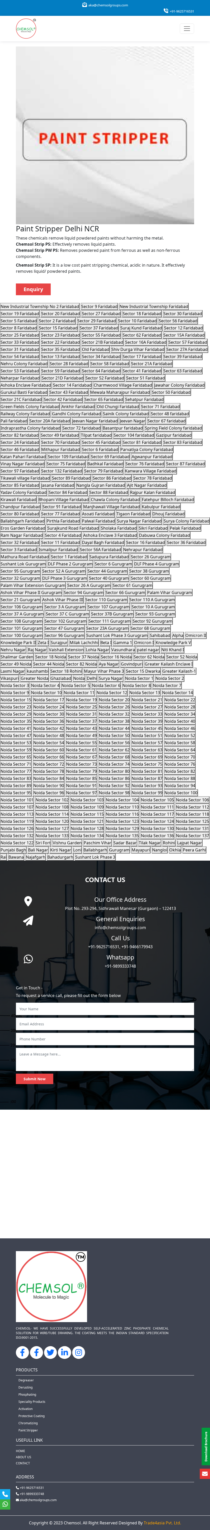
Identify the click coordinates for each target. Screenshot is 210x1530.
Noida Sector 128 (87, 828)
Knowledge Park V (173, 642)
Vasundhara (123, 650)
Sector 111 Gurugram (110, 621)
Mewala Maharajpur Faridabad (120, 392)
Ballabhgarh (95, 850)
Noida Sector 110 (122, 807)
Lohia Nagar (97, 650)
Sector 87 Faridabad (185, 464)
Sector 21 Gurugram (20, 599)
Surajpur (59, 642)
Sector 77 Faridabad (60, 514)
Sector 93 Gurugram (155, 614)
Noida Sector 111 (157, 807)
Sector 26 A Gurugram (89, 585)
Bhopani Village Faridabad (63, 499)
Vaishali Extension (66, 650)
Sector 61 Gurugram (132, 585)
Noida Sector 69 (147, 757)
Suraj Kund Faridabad (141, 328)
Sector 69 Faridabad (110, 456)
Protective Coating (31, 1416)
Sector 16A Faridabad (145, 342)
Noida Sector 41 (16, 728)
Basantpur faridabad (123, 428)
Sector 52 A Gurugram (64, 571)
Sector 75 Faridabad (66, 464)
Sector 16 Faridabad (145, 542)
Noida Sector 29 (16, 714)
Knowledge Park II (18, 642)
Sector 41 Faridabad (142, 371)
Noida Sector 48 (48, 735)
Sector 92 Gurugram (152, 621)
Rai (3, 857)
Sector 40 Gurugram (109, 578)
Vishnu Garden (67, 843)
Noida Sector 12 (112, 692)
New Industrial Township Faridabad (154, 306)
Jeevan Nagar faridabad (95, 421)
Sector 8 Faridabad (19, 328)
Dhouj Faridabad (168, 514)
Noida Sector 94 (179, 785)
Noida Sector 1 (139, 678)
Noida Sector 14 (177, 692)
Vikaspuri (10, 678)
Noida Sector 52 (179, 735)
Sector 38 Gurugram (149, 571)
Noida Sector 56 (114, 742)
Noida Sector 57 (147, 742)
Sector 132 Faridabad (61, 471)
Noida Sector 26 (114, 707)
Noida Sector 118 (192, 814)
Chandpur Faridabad (20, 506)
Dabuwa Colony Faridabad (164, 535)
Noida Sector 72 (48, 764)
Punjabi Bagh (13, 850)
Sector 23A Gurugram (107, 628)
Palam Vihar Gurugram (169, 592)
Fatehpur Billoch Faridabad (168, 499)
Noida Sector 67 (81, 757)
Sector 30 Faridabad (182, 313)
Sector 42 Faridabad (63, 399)
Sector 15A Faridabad (184, 335)
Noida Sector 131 (192, 828)
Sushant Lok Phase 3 (95, 857)
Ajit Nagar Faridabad (147, 485)
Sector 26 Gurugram (151, 557)
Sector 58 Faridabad (109, 363)
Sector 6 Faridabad (100, 449)
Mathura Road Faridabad (25, 557)
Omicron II (195, 635)
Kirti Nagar (60, 850)
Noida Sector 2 (169, 678)
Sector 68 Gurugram (150, 628)
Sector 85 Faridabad (20, 485)
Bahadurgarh (60, 857)
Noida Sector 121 (87, 821)
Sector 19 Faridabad (20, 313)
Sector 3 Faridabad (19, 549)
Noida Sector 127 (52, 828)
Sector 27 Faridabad (101, 313)
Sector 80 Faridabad (20, 514)
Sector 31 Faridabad (20, 349)
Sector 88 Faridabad (108, 492)
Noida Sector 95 (16, 793)
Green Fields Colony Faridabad (30, 406)
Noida (79, 678)
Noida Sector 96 (48, 793)
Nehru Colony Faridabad (24, 363)
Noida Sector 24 (48, 707)
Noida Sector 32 (114, 714)
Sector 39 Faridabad (182, 356)
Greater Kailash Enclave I (169, 664)
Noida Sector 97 (81, 793)
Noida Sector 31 (81, 714)
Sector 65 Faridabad (104, 399)
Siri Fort (43, 843)
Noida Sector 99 (147, 793)
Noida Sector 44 (114, 728)
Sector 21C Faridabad (21, 399)
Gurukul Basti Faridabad (24, 392)
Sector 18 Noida (50, 657)
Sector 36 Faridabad (186, 542)
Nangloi (159, 850)
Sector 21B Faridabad (102, 342)
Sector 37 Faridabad (99, 328)
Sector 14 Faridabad (72, 385)
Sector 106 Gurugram (22, 607)
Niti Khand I (172, 650)
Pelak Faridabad (185, 528)
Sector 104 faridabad (134, 435)
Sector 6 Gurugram (113, 564)
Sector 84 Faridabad (68, 492)
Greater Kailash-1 (179, 671)
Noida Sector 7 (167, 685)
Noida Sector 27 (147, 707)
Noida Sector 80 (114, 771)
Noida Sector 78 (48, 771)
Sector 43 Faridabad (68, 392)
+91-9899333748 (120, 966)
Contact (23, 1463)
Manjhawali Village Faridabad (111, 506)
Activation (25, 1409)
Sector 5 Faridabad (19, 321)
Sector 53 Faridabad (20, 371)
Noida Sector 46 (179, 728)
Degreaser (26, 1380)
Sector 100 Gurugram (22, 635)
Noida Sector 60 (48, 750)
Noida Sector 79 (81, 771)
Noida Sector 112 (192, 807)
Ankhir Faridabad (78, 406)
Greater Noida (34, 678)
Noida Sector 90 (48, 785)
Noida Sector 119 (17, 821)
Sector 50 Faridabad (171, 392)
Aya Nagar (109, 664)
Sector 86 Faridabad (112, 478)
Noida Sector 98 (114, 793)
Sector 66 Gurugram (125, 592)
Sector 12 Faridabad (183, 328)
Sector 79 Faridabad (103, 471)
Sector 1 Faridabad (69, 557)
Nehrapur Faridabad (143, 549)
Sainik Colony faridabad (126, 414)
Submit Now (35, 1078)
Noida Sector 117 (157, 814)
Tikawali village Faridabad (25, 478)
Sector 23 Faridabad (60, 335)
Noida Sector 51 (147, 735)
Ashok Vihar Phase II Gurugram (31, 592)
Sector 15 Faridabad (58, 328)
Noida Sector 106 (192, 800)
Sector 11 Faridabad (60, 542)
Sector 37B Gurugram (112, 614)
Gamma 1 (122, 642)
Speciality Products (31, 1401)
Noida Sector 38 (114, 721)
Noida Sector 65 (16, 757)
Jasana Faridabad (57, 485)
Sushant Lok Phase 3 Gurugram (117, 635)
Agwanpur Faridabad (152, 456)
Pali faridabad (14, 421)
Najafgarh (35, 857)
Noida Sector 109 (87, 807)
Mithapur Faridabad (60, 449)
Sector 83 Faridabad (182, 442)
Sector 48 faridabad (170, 414)
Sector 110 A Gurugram (152, 599)
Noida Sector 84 (48, 778)
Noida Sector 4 (45, 685)
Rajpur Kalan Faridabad (152, 492)
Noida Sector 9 (15, 692)
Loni (77, 850)
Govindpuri (132, 664)
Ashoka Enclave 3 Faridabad (110, 535)
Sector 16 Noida (116, 657)
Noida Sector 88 (179, 778)
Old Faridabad (95, 349)
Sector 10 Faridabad (137, 321)
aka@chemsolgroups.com (107, 5)
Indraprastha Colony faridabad (30, 428)
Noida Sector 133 (52, 835)
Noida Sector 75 (147, 764)
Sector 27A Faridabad (187, 349)
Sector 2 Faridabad (57, 321)
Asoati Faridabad (98, 514)
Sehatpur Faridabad (144, 399)
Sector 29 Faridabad (96, 321)
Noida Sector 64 (179, 750)
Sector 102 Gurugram (66, 621)
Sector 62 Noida (149, 657)
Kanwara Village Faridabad (150, 471)
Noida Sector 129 (122, 828)
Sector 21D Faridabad (62, 378)
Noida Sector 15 (16, 700)
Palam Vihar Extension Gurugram (33, 585)
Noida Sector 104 (122, 800)
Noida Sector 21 (147, 700)
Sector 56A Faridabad (100, 549)
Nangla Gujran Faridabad (100, 485)
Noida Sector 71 (16, 764)
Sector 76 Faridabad (144, 464)
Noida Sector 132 (17, 835)
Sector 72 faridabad (81, 428)
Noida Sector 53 (16, 742)
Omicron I (144, 642)
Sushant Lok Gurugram (23, 564)
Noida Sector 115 (87, 814)
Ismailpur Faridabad (58, 549)
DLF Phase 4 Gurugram (156, 564)
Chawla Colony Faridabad (115, 499)
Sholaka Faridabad (119, 528)
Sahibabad (160, 635)
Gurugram (119, 850)
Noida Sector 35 (16, 721)
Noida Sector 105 (157, 800)
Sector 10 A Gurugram (153, 607)
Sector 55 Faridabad (101, 335)
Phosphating (27, 1394)
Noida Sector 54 (48, 742)
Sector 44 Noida (48, 664)
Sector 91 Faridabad (62, 506)
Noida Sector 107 (17, 807)
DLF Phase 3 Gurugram (64, 578)
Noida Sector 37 (81, 721)
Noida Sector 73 (81, 764)
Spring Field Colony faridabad (173, 428)
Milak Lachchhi (84, 642)
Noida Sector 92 (114, 785)
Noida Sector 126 (17, 828)
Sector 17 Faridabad (142, 356)
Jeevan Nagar (132, 421)
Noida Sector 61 (81, 750)
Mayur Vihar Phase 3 (104, 671)
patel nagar (148, 650)
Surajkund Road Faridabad (73, 528)
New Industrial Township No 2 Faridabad (40, 306)
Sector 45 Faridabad (101, 442)
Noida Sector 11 (79, 692)
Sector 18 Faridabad (142, 313)
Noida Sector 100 (180, 793)
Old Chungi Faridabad (118, 406)
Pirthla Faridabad (63, 521)
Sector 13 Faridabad (60, 356)
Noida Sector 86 (114, 778)
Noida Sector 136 (157, 835)
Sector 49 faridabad (60, 435)
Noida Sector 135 (122, 835)
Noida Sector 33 (147, 714)
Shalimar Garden (17, 657)
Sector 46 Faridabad (20, 449)
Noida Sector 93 (147, 785)
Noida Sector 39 (147, 721)
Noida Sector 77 (16, 771)
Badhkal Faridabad (105, 464)
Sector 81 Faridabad (142, 442)
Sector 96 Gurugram (64, 635)
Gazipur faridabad (174, 435)
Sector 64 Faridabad (101, 371)
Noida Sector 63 (147, 750)
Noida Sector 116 (122, 814)
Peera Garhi (194, 850)
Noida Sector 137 (192, 835)
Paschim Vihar (97, 843)
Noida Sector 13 (144, 692)
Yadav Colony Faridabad (24, 492)
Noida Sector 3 (15, 685)
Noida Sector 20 (114, 700)
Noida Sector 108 (52, 807)
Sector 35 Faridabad (60, 349)
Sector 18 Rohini (66, 671)
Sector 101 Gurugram (22, 628)
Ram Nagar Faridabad (22, 535)
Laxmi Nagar (13, 671)
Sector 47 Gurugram (64, 628)
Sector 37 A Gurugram (22, 614)
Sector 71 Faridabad (160, 406)
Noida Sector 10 (46, 692)
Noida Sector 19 (81, 700)
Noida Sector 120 (52, 821)
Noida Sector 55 (81, 742)
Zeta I (43, 642)
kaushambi (37, 671)
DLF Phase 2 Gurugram (70, 564)
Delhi (92, 678)
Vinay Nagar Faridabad (23, 464)
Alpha (177, 635)
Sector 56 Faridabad (178, 321)
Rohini (169, 843)
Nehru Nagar (13, 650)
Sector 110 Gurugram (106, 599)
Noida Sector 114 (52, 814)
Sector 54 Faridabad (20, 356)
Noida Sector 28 (179, 707)
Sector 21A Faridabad (151, 363)
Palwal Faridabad (98, 521)
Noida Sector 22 (179, 700)
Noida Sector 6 (106, 685)
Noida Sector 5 (75, 685)
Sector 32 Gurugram (20, 578)
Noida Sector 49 (81, 735)
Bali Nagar (38, 850)
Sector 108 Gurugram (22, 621)
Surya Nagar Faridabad (139, 521)
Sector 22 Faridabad (60, 342)
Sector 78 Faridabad (152, 478)
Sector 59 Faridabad (60, 371)
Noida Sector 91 (81, 785)
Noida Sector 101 (17, 800)
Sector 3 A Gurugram (65, 607)
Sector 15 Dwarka (143, 671)
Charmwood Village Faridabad (123, 385)
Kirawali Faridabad (18, 499)
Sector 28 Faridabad (69, 363)
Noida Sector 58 (179, 742)
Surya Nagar (111, 678)
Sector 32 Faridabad (20, 542)
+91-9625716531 (181, 11)
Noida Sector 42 (48, 728)
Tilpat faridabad (96, 435)
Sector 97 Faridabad (20, 471)
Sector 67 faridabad (167, 421)
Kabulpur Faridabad (161, 506)
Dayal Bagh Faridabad (103, 542)
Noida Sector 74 (114, 764)
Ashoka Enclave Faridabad (26, 385)
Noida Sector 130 (157, 828)
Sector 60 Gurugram (151, 578)
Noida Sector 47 (16, 735)
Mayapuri (141, 850)
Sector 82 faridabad (20, 435)
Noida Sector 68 (114, 757)
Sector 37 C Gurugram (67, 614)
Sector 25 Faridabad (20, 335)
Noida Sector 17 (48, 700)
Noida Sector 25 (81, 707)
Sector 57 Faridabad (188, 342)
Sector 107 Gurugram (109, 607)
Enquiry (33, 289)
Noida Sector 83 (16, 778)
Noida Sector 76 (179, 764)
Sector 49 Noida (16, 664)
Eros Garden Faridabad (23, 528)
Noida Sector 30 (48, 714)
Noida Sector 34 (179, 714)
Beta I (105, 642)
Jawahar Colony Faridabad (179, 385)
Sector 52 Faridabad (105, 378)
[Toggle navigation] (187, 28)
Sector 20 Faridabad (60, 313)
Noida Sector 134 (87, 835)
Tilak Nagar (150, 843)
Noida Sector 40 (179, 721)
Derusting (25, 1387)
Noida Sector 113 (17, 814)
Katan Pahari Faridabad (23, 456)
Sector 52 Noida (181, 657)
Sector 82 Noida (81, 664)
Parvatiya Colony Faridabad (146, 449)
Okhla (175, 850)
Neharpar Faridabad (20, 378)
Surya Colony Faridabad (186, 521)
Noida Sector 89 (16, 785)
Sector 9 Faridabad (99, 306)
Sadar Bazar (125, 843)
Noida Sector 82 (179, 771)
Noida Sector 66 (48, 757)
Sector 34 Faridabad (101, 356)
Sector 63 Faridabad (182, 371)
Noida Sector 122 (17, 843)
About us (23, 1457)
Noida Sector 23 (16, 707)
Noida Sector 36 (48, 721)
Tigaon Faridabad (133, 514)
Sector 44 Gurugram (107, 571)
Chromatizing (28, 1423)
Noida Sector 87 (147, 778)
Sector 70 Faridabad (60, 442)
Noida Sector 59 (16, 750)
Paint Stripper (28, 1430)
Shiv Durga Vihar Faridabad (137, 349)
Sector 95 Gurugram (20, 571)
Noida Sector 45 (147, 728)
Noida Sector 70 (179, 757)
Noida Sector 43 (81, 728)
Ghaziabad (60, 678)
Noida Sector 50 (114, 735)
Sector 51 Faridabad (145, 378)
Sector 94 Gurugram (83, 592)
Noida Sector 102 (52, 800)
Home (20, 1451)
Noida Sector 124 (157, 821)
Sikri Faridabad (153, 528)
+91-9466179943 (137, 947)
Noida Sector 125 (192, 821)
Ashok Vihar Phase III (62, 599)
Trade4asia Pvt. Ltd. (162, 1523)
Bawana (16, 857)
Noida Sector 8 (136, 685)
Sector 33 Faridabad (20, 342)
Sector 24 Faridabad (20, 442)
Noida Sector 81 (147, 771)
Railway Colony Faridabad (25, 414)
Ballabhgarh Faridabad (23, 521)
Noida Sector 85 (81, 778)
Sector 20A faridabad (49, 421)
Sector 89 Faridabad (71, 478)
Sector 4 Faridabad (63, 535)
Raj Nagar (37, 650)
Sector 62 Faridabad (142, 335)
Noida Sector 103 (87, 800)
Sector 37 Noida (83, 657)
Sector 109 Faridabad (68, 456)
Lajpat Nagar (189, 843)
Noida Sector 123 (122, 821)
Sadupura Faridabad (109, 557)
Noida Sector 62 (114, 750)
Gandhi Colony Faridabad (76, 414)
